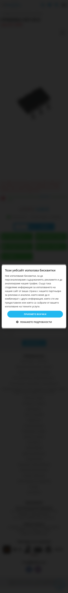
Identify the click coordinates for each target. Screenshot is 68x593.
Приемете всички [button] (35, 313)
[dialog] (34, 296)
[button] (34, 322)
